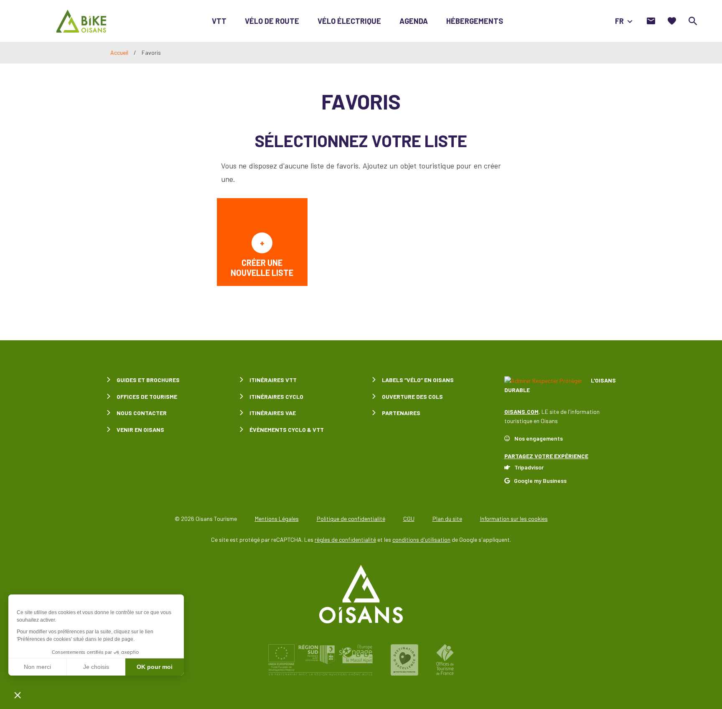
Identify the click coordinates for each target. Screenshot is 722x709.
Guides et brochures (148, 379)
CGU (408, 518)
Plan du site (447, 518)
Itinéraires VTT (273, 379)
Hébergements (474, 21)
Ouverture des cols (412, 396)
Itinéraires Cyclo (276, 396)
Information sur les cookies (514, 518)
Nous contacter (142, 412)
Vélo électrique (349, 21)
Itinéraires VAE (272, 412)
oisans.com (521, 411)
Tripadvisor (529, 467)
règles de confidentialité (345, 539)
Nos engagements (538, 438)
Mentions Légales (277, 518)
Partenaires (401, 412)
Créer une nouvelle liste (262, 268)
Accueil (119, 52)
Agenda (413, 21)
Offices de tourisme (147, 396)
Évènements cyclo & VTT (286, 429)
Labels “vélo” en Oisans (418, 379)
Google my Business (540, 480)
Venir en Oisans (140, 429)
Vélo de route (272, 21)
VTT (219, 21)
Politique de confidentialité (351, 518)
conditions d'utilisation (421, 539)
